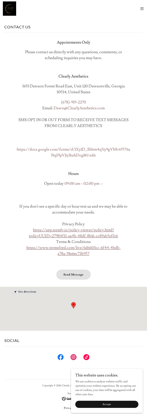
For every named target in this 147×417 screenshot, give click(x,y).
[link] (9, 8)
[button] (142, 8)
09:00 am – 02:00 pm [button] (82, 183)
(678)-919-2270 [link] (73, 102)
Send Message (73, 274)
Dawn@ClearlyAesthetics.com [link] (79, 108)
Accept (107, 404)
